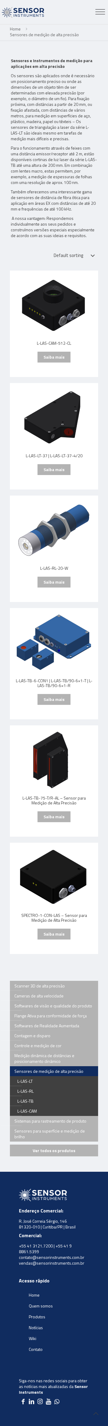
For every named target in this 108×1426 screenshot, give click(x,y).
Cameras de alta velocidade (39, 996)
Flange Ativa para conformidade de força (50, 1015)
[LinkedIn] (31, 1402)
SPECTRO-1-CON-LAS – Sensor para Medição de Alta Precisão (54, 918)
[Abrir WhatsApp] (93, 1411)
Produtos (37, 1317)
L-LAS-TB (25, 1101)
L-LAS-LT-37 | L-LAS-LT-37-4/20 (54, 456)
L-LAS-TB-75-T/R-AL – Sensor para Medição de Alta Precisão (54, 801)
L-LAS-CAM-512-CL (54, 343)
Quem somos (41, 1306)
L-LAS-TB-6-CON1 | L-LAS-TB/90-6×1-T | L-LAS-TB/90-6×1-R (54, 683)
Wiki (32, 1338)
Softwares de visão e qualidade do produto (53, 1006)
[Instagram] (40, 1402)
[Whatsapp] (56, 1402)
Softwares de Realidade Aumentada (46, 1025)
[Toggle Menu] (100, 12)
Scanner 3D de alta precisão (39, 986)
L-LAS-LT (25, 1081)
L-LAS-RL (25, 1091)
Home (15, 29)
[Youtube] (48, 1402)
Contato (36, 1349)
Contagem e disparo (32, 1035)
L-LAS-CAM (27, 1111)
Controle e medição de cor (38, 1045)
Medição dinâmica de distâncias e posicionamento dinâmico (44, 1058)
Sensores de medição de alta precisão (48, 1071)
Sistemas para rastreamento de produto (50, 1121)
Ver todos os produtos (54, 1150)
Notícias (36, 1327)
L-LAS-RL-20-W (54, 568)
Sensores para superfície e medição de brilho (49, 1134)
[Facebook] (23, 1402)
